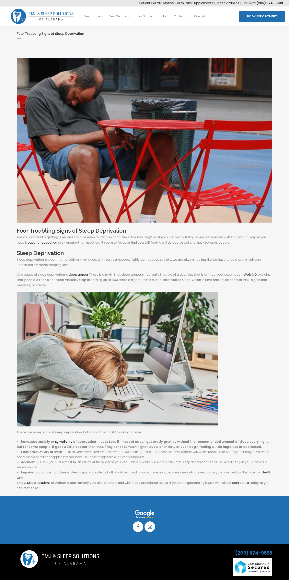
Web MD (250, 274)
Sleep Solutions (38, 483)
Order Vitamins (227, 3)
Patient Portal (150, 3)
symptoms (63, 442)
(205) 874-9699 (270, 3)
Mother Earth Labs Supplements (188, 3)
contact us (240, 483)
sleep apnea (78, 274)
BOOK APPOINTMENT (262, 16)
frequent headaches (41, 242)
